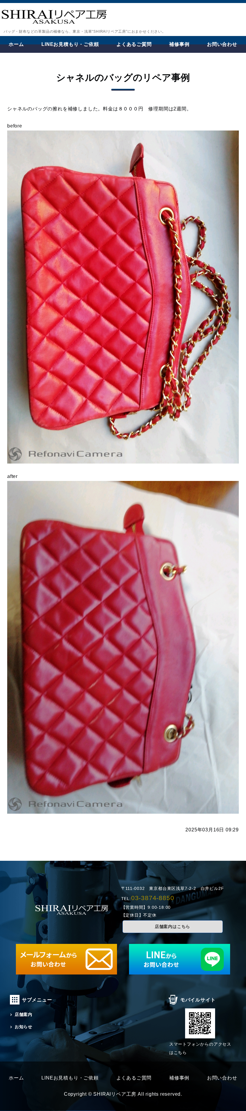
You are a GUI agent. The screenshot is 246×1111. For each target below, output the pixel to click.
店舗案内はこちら (172, 926)
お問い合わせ (222, 44)
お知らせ (23, 1026)
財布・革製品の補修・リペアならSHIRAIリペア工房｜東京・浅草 (54, 18)
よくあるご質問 (134, 44)
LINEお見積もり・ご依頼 (70, 44)
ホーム (16, 44)
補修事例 (179, 44)
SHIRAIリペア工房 (114, 1094)
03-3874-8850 (152, 897)
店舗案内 (23, 1014)
